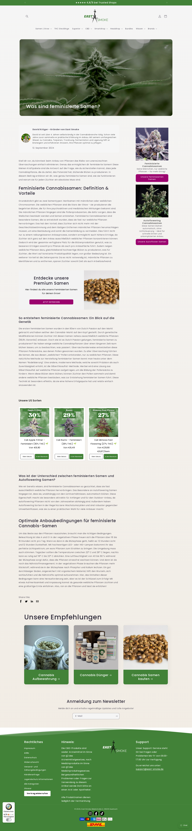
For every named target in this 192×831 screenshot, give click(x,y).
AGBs (26, 753)
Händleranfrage (31, 774)
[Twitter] (26, 601)
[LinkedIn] (32, 601)
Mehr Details (27, 456)
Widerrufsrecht (31, 762)
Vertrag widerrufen (37, 793)
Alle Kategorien (31, 784)
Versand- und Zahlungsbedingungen (35, 768)
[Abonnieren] (116, 716)
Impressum (29, 748)
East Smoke (86, 809)
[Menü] (13, 803)
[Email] (37, 601)
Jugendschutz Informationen (38, 779)
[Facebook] (21, 601)
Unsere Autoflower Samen (152, 241)
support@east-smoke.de (150, 769)
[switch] (8, 819)
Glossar (27, 788)
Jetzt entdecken (51, 302)
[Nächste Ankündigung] (167, 2)
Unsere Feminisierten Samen (152, 178)
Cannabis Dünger (94, 675)
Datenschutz (30, 757)
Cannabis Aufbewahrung (45, 677)
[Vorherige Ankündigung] (25, 2)
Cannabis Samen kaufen (146, 677)
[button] (27, 16)
